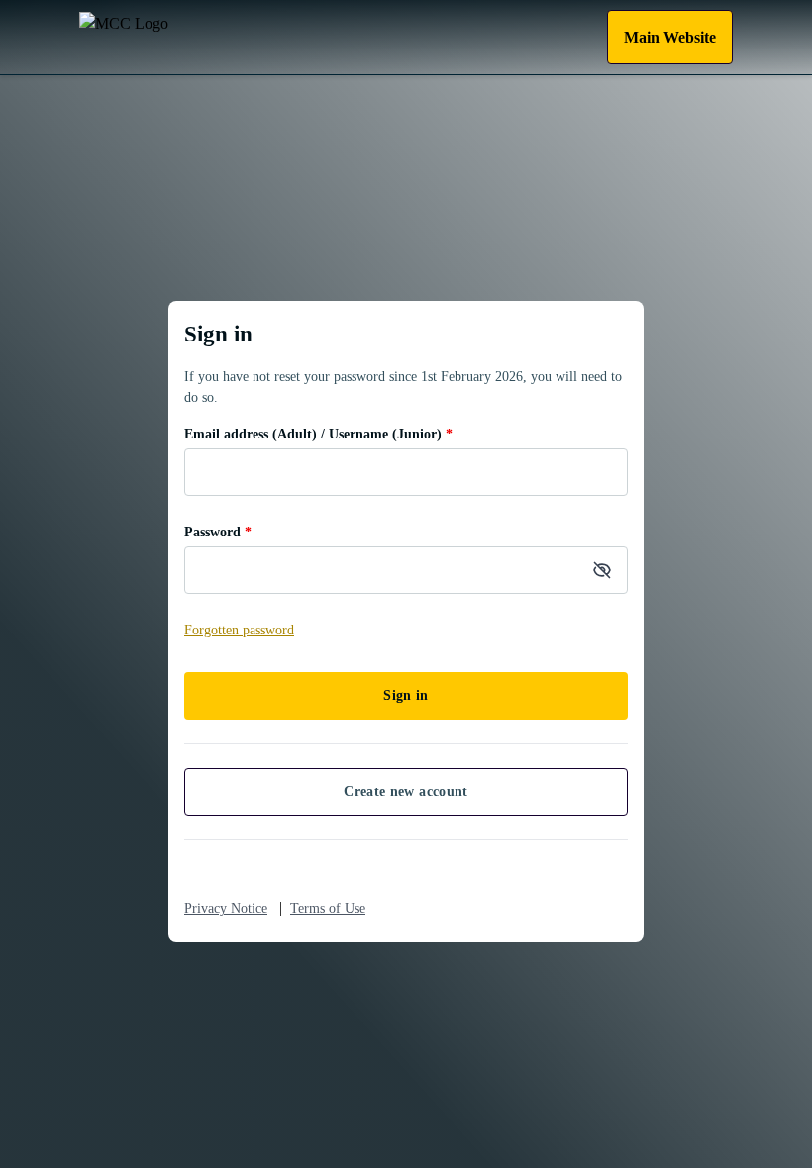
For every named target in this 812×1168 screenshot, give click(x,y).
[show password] (602, 570)
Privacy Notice (225, 908)
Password (218, 532)
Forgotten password (239, 630)
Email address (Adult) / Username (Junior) (318, 434)
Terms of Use (327, 908)
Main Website (670, 37)
